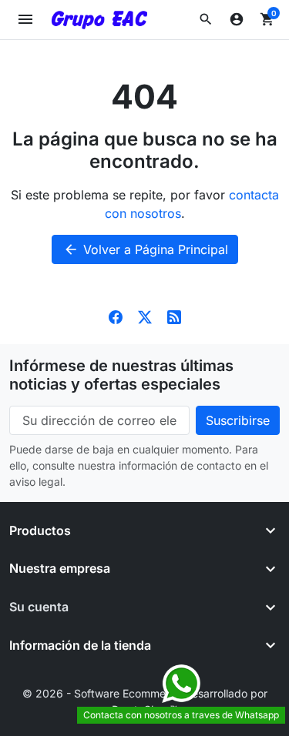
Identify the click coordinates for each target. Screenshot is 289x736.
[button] (205, 19)
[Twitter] (145, 316)
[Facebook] (115, 316)
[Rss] (174, 316)
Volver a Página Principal (145, 249)
